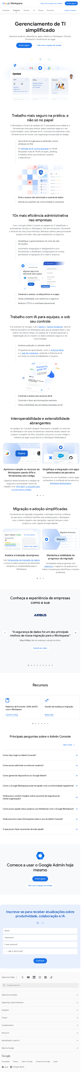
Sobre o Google (27, 1061)
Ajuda (55, 1061)
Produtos (16, 10)
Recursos (50, 10)
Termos (15, 1061)
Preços (40, 10)
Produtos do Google (43, 1061)
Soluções (6, 10)
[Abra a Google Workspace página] (13, 3)
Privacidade (6, 1061)
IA (33, 10)
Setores (26, 10)
